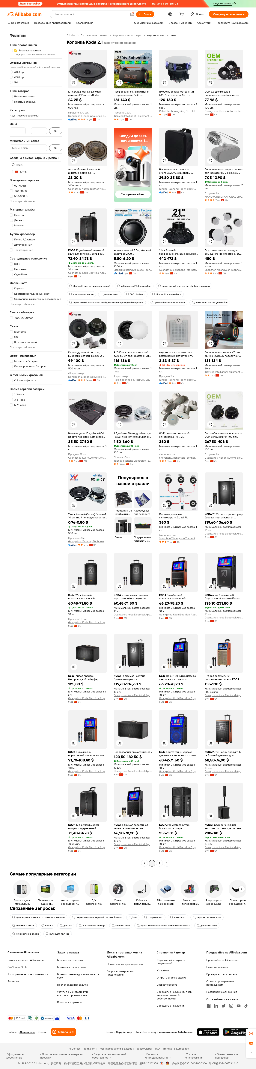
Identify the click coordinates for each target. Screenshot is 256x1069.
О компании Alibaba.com (23, 952)
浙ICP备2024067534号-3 (223, 1063)
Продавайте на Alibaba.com (222, 960)
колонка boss (122, 925)
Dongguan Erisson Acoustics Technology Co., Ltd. (87, 115)
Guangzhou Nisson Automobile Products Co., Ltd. (224, 111)
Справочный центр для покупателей (171, 962)
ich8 (134, 917)
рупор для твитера (59, 934)
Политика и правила (69, 1002)
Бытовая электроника (94, 35)
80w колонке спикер (93, 925)
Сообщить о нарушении (171, 1005)
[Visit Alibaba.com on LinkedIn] (216, 1006)
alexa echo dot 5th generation (212, 302)
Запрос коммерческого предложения (121, 973)
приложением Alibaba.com (176, 1031)
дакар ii (68, 925)
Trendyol (168, 1048)
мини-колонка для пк (27, 934)
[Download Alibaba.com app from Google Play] (236, 1032)
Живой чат (163, 970)
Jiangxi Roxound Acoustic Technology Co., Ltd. (133, 269)
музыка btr (180, 917)
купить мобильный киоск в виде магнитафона (165, 925)
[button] (132, 14)
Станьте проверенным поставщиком (220, 983)
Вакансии (13, 981)
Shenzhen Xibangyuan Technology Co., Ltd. (224, 269)
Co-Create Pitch (17, 967)
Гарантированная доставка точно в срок (78, 976)
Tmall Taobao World (109, 1048)
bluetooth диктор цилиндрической (91, 286)
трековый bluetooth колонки (169, 302)
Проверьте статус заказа (221, 974)
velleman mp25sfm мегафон (136, 286)
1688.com (89, 1048)
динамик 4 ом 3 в (25, 925)
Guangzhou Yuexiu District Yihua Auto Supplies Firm (87, 188)
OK (56, 131)
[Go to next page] (167, 863)
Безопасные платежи (70, 960)
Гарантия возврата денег (72, 967)
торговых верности (83, 294)
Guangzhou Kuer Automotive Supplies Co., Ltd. (87, 457)
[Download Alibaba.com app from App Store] (208, 1032)
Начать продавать (217, 967)
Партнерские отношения (221, 991)
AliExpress (75, 1048)
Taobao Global (143, 1048)
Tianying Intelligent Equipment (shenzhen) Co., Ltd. (133, 115)
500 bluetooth (137, 294)
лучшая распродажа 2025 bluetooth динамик (40, 917)
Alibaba (71, 35)
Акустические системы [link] (161, 35)
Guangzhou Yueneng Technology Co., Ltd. (87, 541)
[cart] (182, 14)
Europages (182, 1048)
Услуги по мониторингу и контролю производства (72, 993)
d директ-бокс (155, 917)
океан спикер (111, 294)
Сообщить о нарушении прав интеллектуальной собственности (174, 995)
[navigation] (36, 449)
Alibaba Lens (27, 1031)
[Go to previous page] (144, 863)
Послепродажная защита (72, 984)
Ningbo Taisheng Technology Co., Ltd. (178, 188)
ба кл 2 (49, 925)
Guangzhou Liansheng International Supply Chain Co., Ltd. (178, 269)
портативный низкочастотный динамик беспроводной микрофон (108, 302)
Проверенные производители (125, 964)
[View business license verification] (162, 1063)
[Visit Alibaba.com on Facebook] (208, 1006)
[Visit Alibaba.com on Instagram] (231, 1006)
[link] (251, 1033)
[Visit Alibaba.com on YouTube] (238, 1006)
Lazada (128, 1048)
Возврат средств (167, 984)
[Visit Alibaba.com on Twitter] (223, 1006)
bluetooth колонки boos (168, 294)
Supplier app (124, 1031)
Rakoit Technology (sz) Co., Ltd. (177, 111)
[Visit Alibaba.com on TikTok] (246, 1006)
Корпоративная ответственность (27, 974)
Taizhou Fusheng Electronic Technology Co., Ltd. (133, 460)
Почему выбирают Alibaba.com (25, 960)
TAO (157, 1048)
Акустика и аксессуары (127, 35)
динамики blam (209, 925)
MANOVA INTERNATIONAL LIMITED (224, 196)
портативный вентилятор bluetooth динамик (186, 286)
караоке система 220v (209, 917)
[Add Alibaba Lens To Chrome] (63, 1032)
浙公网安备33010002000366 (189, 1063)
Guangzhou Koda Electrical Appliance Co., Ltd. (87, 272)
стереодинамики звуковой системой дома (99, 917)
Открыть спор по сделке (171, 977)
